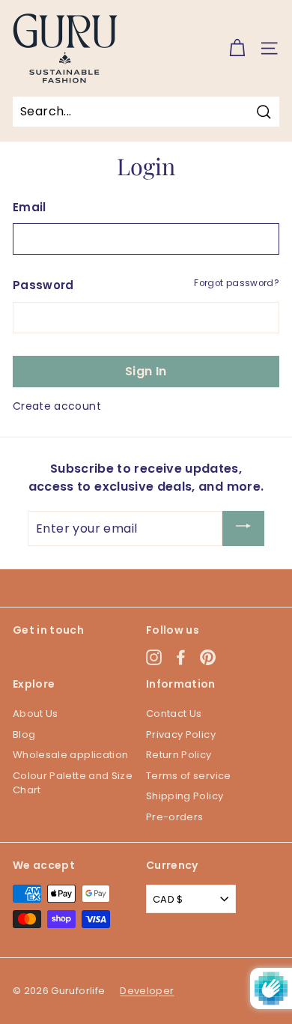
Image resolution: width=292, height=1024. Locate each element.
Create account (57, 406)
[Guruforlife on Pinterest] (208, 657)
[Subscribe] (243, 528)
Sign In (146, 371)
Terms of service (188, 776)
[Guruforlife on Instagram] (154, 657)
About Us (35, 713)
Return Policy (179, 755)
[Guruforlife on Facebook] (181, 657)
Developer (147, 991)
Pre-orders (175, 817)
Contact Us (174, 713)
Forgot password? (236, 283)
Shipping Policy (184, 796)
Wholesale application (70, 755)
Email (29, 207)
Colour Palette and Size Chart (73, 783)
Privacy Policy (181, 734)
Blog (24, 734)
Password (43, 285)
